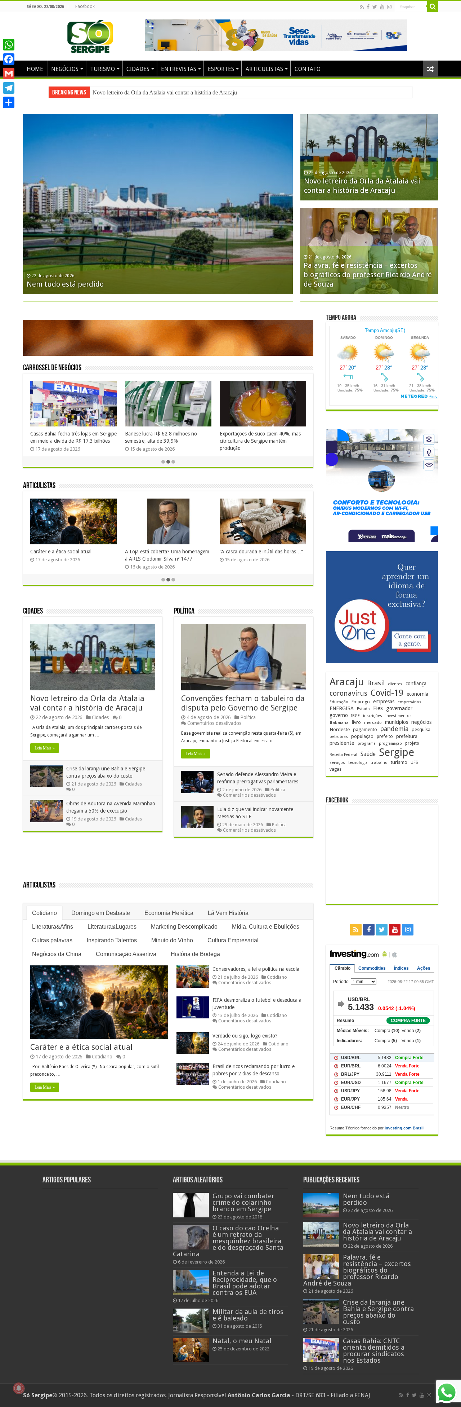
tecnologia (357, 762)
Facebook (85, 6)
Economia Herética (168, 913)
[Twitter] (375, 7)
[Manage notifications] (18, 1388)
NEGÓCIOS (65, 69)
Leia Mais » (45, 748)
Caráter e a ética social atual (60, 551)
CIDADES (137, 69)
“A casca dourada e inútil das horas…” (261, 551)
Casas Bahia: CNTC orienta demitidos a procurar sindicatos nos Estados (373, 1350)
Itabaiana (339, 722)
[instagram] (389, 7)
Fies (378, 708)
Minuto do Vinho (172, 940)
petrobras (339, 736)
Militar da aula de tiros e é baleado (247, 1315)
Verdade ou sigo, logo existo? (245, 1036)
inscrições (372, 715)
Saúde (368, 754)
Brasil (376, 683)
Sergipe (396, 752)
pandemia (394, 729)
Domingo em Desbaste (100, 913)
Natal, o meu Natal (241, 1341)
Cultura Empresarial (233, 940)
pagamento (365, 729)
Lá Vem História (228, 913)
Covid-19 (387, 693)
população (362, 736)
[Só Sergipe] (90, 35)
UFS (414, 762)
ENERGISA (342, 708)
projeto (412, 743)
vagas (335, 769)
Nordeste (340, 729)
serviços (337, 762)
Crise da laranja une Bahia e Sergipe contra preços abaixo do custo (168, 92)
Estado (363, 709)
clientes (395, 684)
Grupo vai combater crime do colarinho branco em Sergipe (243, 1202)
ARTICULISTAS (264, 69)
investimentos (398, 715)
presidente (342, 743)
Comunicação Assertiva (126, 954)
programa (367, 743)
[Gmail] (8, 73)
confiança (416, 683)
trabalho (379, 762)
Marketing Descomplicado (184, 927)
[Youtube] (382, 7)
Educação (339, 702)
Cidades (33, 611)
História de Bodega (195, 954)
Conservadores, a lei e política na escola (255, 969)
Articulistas (39, 486)
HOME (35, 69)
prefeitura (406, 736)
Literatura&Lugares (112, 927)
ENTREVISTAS (178, 69)
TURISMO (102, 69)
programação (390, 743)
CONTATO (308, 69)
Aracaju (347, 682)
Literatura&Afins (52, 927)
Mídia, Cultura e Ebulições (265, 927)
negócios (421, 722)
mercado (373, 722)
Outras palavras (52, 940)
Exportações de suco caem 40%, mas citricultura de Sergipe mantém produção (260, 441)
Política (184, 611)
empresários (409, 702)
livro (356, 722)
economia (417, 694)
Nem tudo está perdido (65, 284)
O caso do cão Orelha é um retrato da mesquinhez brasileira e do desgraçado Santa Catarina (228, 1241)
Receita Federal (343, 754)
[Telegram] (8, 88)
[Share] (8, 102)
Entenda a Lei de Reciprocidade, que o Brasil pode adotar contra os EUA (244, 1282)
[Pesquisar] (432, 6)
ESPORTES (221, 69)
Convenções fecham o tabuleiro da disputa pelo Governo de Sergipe (243, 703)
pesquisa (421, 729)
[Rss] (361, 7)
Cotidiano (44, 913)
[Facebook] (368, 7)
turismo (399, 762)
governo (339, 715)
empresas (383, 701)
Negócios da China (56, 954)
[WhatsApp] (8, 44)
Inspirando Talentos (112, 940)
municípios (396, 722)
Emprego (361, 701)
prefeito (385, 736)
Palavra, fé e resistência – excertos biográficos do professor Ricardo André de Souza (368, 274)
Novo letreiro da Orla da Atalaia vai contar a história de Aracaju (87, 703)
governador (399, 708)
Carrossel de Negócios (52, 368)
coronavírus (348, 693)
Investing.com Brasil (404, 1128)
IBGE (355, 715)
